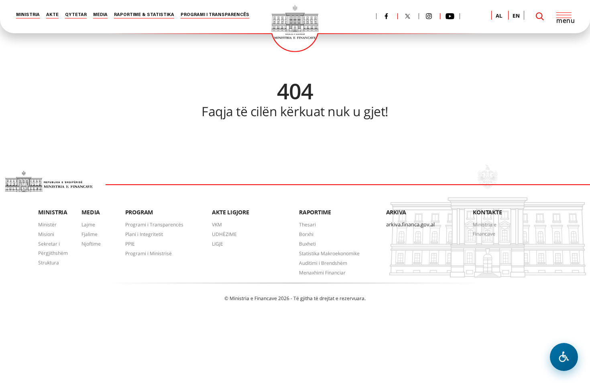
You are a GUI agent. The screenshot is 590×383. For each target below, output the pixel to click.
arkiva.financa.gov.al (410, 224)
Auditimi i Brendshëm (323, 263)
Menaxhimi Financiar (322, 272)
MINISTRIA (28, 15)
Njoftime (91, 243)
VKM (217, 224)
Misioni (46, 234)
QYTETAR (76, 15)
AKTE (52, 15)
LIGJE (217, 243)
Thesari (307, 224)
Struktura (48, 262)
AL (499, 16)
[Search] (540, 16)
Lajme (88, 224)
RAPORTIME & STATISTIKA (144, 15)
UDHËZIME (224, 234)
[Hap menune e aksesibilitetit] (564, 357)
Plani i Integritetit (144, 234)
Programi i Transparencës (154, 224)
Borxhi (306, 234)
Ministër (47, 224)
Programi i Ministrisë (148, 253)
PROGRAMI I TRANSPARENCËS (215, 15)
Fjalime (89, 234)
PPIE (130, 243)
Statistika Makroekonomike (329, 253)
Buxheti (307, 243)
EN (516, 16)
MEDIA (100, 15)
